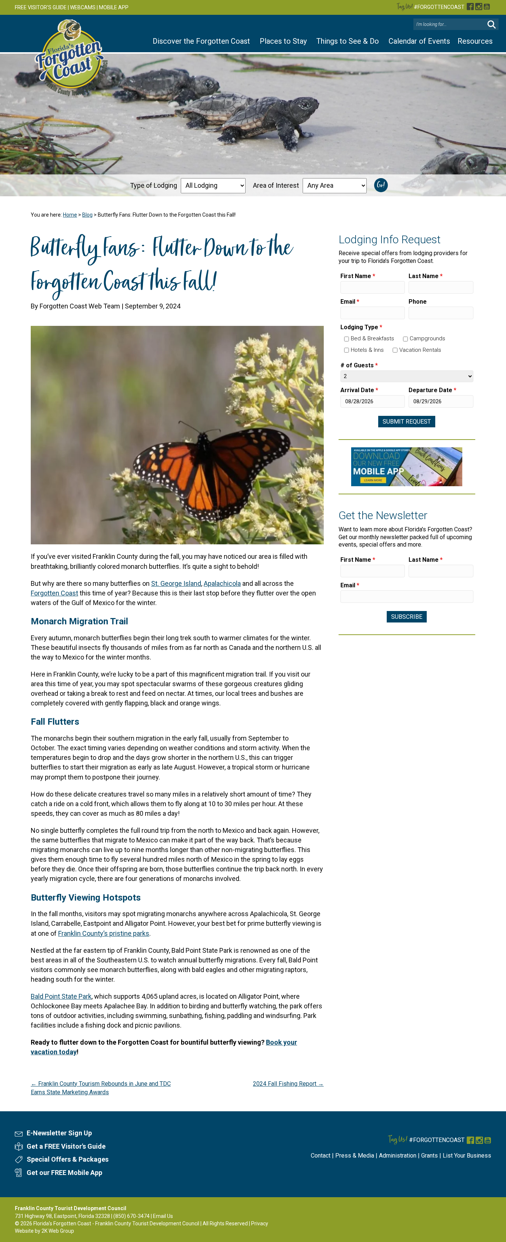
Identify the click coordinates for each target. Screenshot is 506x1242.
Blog (87, 215)
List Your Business (467, 1155)
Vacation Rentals (420, 350)
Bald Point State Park (61, 996)
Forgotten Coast (54, 593)
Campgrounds (427, 338)
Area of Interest (276, 185)
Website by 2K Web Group (44, 1231)
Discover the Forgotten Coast (201, 41)
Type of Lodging (153, 185)
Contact (320, 1155)
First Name (357, 276)
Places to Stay (283, 41)
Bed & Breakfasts (372, 338)
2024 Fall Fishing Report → (288, 1083)
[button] (491, 24)
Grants (429, 1155)
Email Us (163, 1216)
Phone (418, 301)
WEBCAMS (83, 7)
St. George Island (176, 583)
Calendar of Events (419, 41)
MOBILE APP (114, 7)
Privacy (259, 1223)
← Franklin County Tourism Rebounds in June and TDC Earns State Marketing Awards (101, 1088)
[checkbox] (346, 339)
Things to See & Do (347, 41)
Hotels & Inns (367, 350)
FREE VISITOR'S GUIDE (41, 7)
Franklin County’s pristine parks (103, 933)
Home (70, 215)
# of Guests (359, 365)
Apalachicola (222, 583)
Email (349, 301)
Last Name (426, 276)
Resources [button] (475, 41)
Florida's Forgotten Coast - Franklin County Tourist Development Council (116, 1223)
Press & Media (354, 1155)
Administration (397, 1155)
